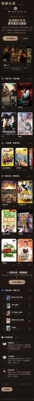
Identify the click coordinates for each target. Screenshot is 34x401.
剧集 (18, 11)
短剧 (21, 11)
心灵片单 (25, 38)
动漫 (25, 11)
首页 (9, 11)
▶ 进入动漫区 (17, 282)
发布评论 (7, 389)
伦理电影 (14, 11)
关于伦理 (19, 399)
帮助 (24, 399)
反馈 (33, 399)
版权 (29, 399)
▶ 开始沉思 (10, 38)
